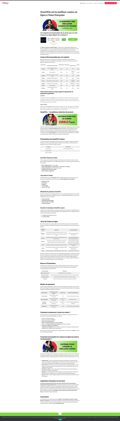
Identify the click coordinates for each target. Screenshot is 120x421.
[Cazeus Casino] (43, 42)
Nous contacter (89, 3)
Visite (73, 39)
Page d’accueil (83, 3)
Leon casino (49, 106)
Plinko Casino (73, 256)
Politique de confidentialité (98, 3)
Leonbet (52, 97)
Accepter (60, 419)
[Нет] (118, 418)
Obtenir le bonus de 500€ (111, 3)
